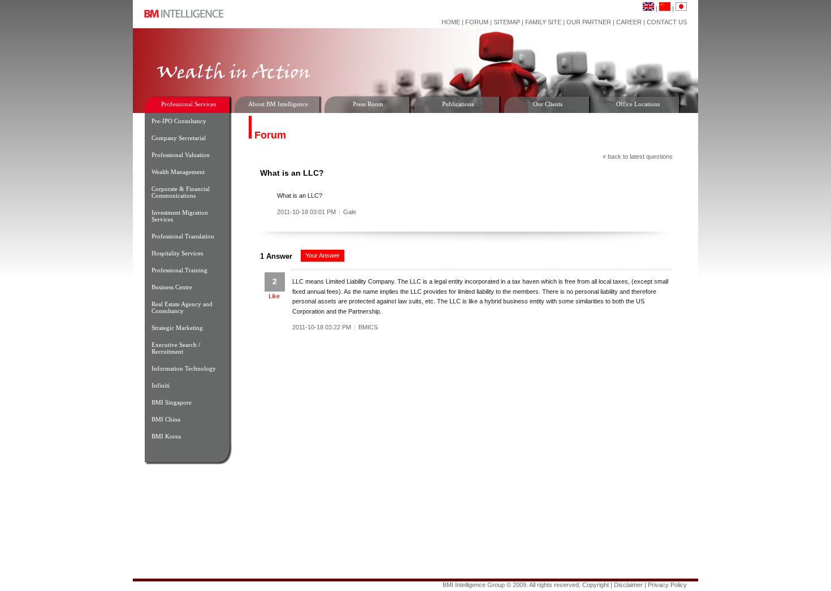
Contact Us (667, 22)
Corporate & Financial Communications (181, 192)
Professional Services (188, 104)
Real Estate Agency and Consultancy (182, 307)
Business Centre (172, 287)
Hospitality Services (177, 253)
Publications (458, 104)
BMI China (166, 419)
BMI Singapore (172, 402)
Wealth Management (178, 171)
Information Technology (184, 368)
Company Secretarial (179, 137)
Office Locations (638, 104)
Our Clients (547, 104)
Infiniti (161, 385)
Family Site (543, 22)
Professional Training (179, 270)
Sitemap (507, 22)
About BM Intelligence (278, 104)
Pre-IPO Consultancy (179, 121)
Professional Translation (183, 236)
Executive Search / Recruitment (176, 348)
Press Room (368, 104)
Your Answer (322, 255)
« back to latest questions (638, 156)
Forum (476, 22)
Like (274, 296)
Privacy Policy (667, 584)
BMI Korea (166, 436)
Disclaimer (628, 584)
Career (629, 22)
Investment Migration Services (180, 216)
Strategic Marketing (177, 327)
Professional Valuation (181, 154)
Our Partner (588, 22)
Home (451, 22)
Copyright (595, 584)
